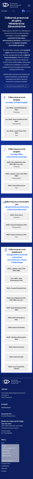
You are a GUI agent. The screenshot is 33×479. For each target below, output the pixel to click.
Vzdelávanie (5, 466)
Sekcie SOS (5, 450)
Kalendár (4, 468)
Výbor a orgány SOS (8, 448)
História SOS (6, 453)
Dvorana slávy (5, 463)
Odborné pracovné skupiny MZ (10, 458)
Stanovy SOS (6, 455)
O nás (4, 445)
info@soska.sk (6, 407)
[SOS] (17, 443)
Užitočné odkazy (7, 461)
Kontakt (3, 471)
